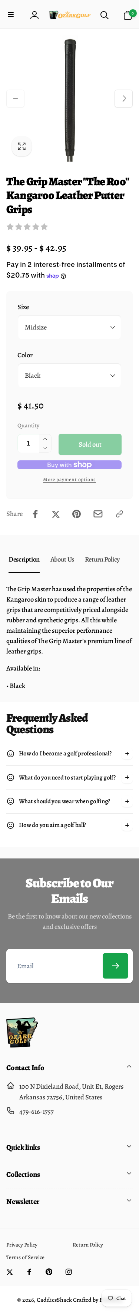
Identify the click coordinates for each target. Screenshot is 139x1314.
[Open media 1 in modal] (69, 99)
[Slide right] (123, 98)
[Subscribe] (115, 966)
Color (25, 355)
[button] (11, 15)
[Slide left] (15, 98)
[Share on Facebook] (35, 514)
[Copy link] (119, 514)
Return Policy (102, 559)
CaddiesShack (54, 1300)
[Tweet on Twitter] (56, 514)
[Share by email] (98, 514)
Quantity (28, 425)
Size (23, 306)
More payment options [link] (69, 479)
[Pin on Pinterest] (76, 514)
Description (24, 559)
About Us (62, 559)
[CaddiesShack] (22, 1045)
